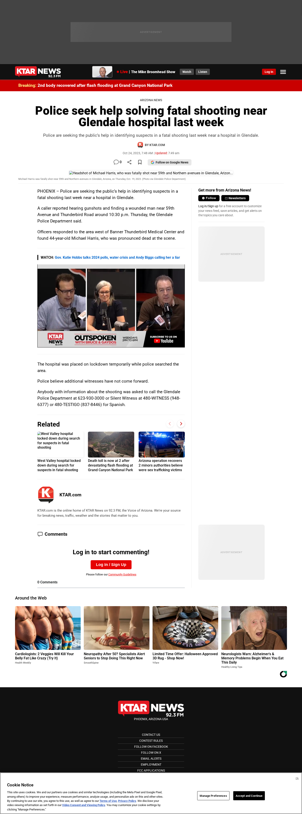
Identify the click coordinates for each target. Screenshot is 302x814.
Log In (269, 72)
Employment (151, 764)
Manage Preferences (213, 795)
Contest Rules (151, 740)
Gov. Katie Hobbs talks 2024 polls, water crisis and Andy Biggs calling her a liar (117, 257)
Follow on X (151, 752)
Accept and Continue (249, 795)
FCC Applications (151, 770)
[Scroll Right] (181, 424)
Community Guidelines (122, 574)
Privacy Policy (127, 801)
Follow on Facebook (151, 746)
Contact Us (151, 734)
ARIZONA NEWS (151, 100)
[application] (111, 305)
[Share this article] (129, 162)
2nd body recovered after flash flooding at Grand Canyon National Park (105, 85)
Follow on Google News (172, 162)
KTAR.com (70, 494)
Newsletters (237, 198)
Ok (297, 778)
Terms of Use (108, 801)
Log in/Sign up (208, 206)
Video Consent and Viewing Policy (83, 805)
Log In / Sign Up (111, 564)
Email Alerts (151, 758)
